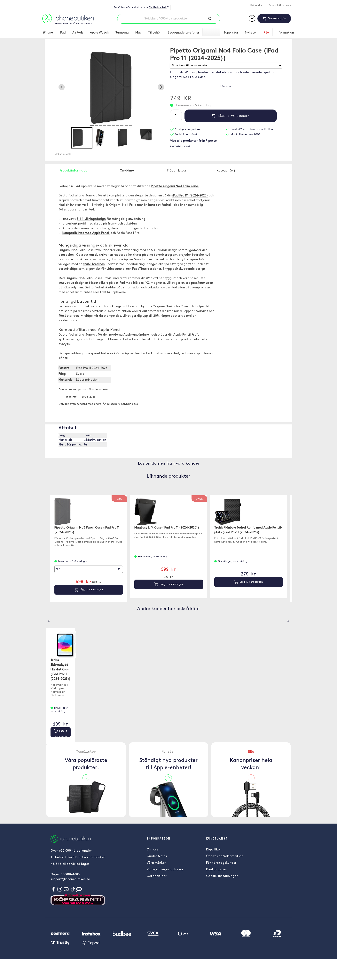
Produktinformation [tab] (74, 170)
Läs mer (225, 86)
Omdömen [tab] (128, 170)
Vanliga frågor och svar (165, 869)
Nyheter (251, 32)
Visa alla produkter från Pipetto (193, 140)
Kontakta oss (216, 869)
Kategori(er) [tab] (226, 170)
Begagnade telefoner (183, 32)
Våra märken (157, 862)
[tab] (92, 125)
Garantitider (157, 876)
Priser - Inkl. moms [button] (279, 5)
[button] (81, 137)
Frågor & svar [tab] (176, 170)
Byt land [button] (255, 5)
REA (266, 32)
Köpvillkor (213, 849)
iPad (62, 32)
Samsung (122, 32)
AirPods (77, 32)
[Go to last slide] (62, 87)
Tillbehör (154, 32)
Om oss (152, 849)
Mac (138, 32)
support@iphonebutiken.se (70, 879)
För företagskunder (221, 862)
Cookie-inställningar (222, 876)
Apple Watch (99, 32)
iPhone (48, 32)
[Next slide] (161, 87)
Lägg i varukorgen (233, 116)
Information (285, 32)
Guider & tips (157, 856)
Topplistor (230, 32)
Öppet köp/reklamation (224, 856)
